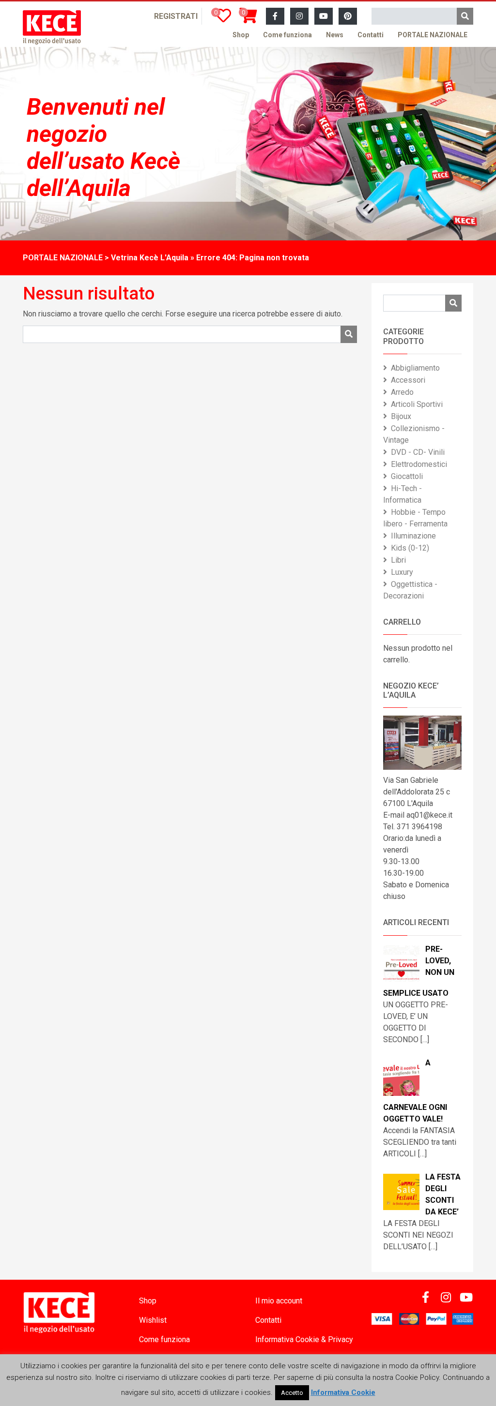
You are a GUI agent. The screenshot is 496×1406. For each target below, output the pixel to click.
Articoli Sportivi (417, 404)
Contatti (370, 35)
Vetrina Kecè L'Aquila (149, 257)
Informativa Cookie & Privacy (304, 1339)
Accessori (408, 380)
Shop (240, 35)
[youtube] (323, 16)
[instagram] (299, 16)
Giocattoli (407, 476)
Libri (398, 560)
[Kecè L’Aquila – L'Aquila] (52, 27)
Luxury (402, 572)
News (334, 35)
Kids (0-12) (410, 548)
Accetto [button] (292, 1392)
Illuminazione (413, 535)
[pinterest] (348, 16)
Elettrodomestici (419, 464)
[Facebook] (275, 16)
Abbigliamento (415, 368)
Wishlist (153, 1320)
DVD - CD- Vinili (418, 452)
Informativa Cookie (343, 1392)
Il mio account (278, 1300)
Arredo (402, 392)
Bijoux (401, 416)
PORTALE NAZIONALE (432, 35)
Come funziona (287, 35)
